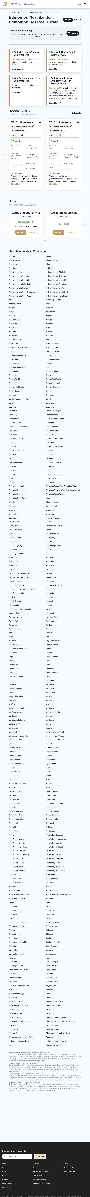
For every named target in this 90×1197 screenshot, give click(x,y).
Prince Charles (14, 807)
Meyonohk (50, 728)
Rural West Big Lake (17, 898)
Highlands (50, 593)
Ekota (48, 498)
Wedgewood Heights (17, 994)
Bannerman (50, 312)
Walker (11, 990)
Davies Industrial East (54, 446)
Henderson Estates (16, 585)
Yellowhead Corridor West (56, 1041)
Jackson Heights (15, 617)
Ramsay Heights (52, 819)
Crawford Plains (52, 431)
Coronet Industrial (52, 427)
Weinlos (49, 994)
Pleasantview (14, 799)
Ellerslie (12, 502)
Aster (48, 304)
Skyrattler (49, 918)
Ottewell (49, 772)
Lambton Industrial (53, 657)
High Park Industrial (16, 593)
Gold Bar (49, 550)
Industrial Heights (15, 613)
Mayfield (12, 704)
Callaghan (13, 383)
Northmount (50, 760)
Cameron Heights (52, 387)
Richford (49, 827)
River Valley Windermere (55, 871)
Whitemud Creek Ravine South (21, 1021)
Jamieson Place (52, 617)
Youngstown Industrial (54, 1045)
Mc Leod (49, 716)
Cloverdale (50, 423)
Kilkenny (49, 637)
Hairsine (49, 573)
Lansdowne (13, 661)
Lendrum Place (52, 672)
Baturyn (49, 316)
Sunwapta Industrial (16, 954)
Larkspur (49, 661)
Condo (32, 232)
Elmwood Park (51, 506)
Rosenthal (50, 883)
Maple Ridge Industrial (17, 696)
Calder (48, 375)
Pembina (12, 795)
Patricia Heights (52, 791)
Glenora (49, 542)
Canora (48, 391)
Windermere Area (52, 1029)
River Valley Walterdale (55, 867)
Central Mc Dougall (53, 411)
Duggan (49, 470)
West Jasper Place (16, 1001)
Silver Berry (13, 918)
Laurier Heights (15, 668)
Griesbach (50, 565)
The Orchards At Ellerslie (18, 970)
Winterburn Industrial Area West (21, 1037)
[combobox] (40, 4)
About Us (5, 1179)
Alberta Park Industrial (54, 260)
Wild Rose (13, 1025)
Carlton (11, 403)
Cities (18, 12)
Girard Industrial (15, 538)
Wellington (50, 997)
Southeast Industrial (16, 926)
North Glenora (14, 760)
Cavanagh (13, 411)
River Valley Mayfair (53, 855)
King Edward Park (53, 641)
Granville (49, 557)
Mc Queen (50, 720)
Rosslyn (49, 886)
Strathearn (13, 946)
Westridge (50, 1009)
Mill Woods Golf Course (55, 736)
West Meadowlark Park (55, 1001)
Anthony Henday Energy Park (20, 280)
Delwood (49, 458)
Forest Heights (14, 522)
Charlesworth (14, 419)
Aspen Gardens (15, 304)
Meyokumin (13, 728)
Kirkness (49, 649)
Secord (48, 906)
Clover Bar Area (15, 423)
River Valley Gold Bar (54, 843)
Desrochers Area (15, 462)
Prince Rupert (51, 807)
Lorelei (48, 676)
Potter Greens (14, 803)
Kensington (50, 629)
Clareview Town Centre (55, 419)
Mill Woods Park (15, 740)
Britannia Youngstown (17, 367)
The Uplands (51, 970)
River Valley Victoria (17, 867)
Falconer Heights (52, 518)
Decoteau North (52, 454)
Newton (49, 756)
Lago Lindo (13, 657)
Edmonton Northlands (17, 490)
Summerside (51, 950)
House (20, 232)
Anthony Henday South (55, 288)
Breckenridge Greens (17, 363)
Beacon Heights (15, 320)
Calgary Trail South (53, 379)
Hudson (49, 605)
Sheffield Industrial (16, 910)
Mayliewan (50, 704)
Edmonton (34, 12)
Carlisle (49, 399)
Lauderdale (13, 665)
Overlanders (13, 775)
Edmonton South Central (18, 494)
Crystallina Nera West (54, 439)
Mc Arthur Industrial (16, 708)
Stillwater (49, 934)
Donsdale (12, 466)
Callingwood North (53, 383)
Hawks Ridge (51, 577)
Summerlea (13, 950)
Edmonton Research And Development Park (63, 490)
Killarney (12, 641)
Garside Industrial (52, 534)
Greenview (13, 565)
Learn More (16, 69)
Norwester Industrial (16, 764)
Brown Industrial (15, 371)
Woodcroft (50, 1037)
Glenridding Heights (16, 546)
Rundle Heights (52, 890)
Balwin (11, 312)
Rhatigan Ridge (52, 823)
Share (78, 20)
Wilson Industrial (52, 1025)
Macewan (12, 684)
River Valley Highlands (55, 847)
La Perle (49, 653)
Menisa (48, 724)
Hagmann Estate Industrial (19, 573)
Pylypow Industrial (16, 811)
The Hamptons (51, 966)
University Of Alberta (54, 982)
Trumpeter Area (15, 978)
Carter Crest (50, 403)
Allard (48, 264)
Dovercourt (50, 466)
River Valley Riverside (54, 859)
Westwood (50, 1013)
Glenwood (13, 550)
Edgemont (50, 482)
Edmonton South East (54, 494)
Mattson (49, 700)
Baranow (12, 316)
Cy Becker (50, 443)
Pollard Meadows (52, 799)
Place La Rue (51, 795)
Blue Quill (12, 351)
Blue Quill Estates (53, 351)
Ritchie (11, 835)
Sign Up (74, 33)
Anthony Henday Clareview (56, 276)
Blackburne (13, 343)
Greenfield (50, 561)
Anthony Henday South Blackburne (22, 292)
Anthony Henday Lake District (20, 284)
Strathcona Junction (53, 942)
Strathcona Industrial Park (19, 942)
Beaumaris (13, 324)
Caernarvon (13, 375)
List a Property (7, 1187)
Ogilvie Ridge (51, 764)
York (10, 1045)
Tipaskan (49, 974)
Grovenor (12, 569)
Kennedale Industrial (17, 629)
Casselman (50, 407)
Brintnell (49, 363)
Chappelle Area (52, 415)
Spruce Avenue (52, 926)
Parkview (49, 787)
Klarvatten (13, 653)
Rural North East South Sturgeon (58, 894)
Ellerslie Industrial (53, 502)
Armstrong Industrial (53, 300)
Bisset (48, 339)
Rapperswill (13, 823)
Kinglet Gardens (15, 645)
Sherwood (13, 914)
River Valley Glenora (17, 843)
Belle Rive (13, 328)
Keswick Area (51, 633)
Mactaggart (50, 684)
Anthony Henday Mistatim (56, 284)
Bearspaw (50, 320)
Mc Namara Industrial (17, 720)
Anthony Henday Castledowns (20, 276)
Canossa (12, 395)
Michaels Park (14, 732)
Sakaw (11, 902)
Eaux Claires (51, 478)
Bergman (49, 335)
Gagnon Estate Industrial (55, 526)
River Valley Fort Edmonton (56, 839)
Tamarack (12, 958)
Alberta (25, 12)
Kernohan (12, 633)
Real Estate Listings (41, 1171)
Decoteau (12, 454)
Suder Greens (51, 946)
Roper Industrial (52, 879)
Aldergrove (13, 264)
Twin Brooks (13, 982)
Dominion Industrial (53, 462)
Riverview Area (15, 879)
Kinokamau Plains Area (18, 649)
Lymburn (12, 680)
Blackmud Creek (52, 343)
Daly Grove (13, 446)
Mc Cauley (50, 708)
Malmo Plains (51, 688)
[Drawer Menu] (85, 4)
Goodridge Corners (16, 554)
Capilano (49, 395)
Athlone (12, 308)
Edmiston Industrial (16, 486)
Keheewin (13, 625)
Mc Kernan (13, 716)
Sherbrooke (50, 910)
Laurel (48, 665)
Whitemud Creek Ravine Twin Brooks (60, 1021)
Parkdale (12, 787)
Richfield (12, 827)
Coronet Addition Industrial (19, 427)
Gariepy (49, 530)
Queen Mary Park (15, 815)
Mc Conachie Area (16, 712)
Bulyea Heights (52, 371)
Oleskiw (12, 768)
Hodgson (49, 597)
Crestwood (13, 435)
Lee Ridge (50, 668)
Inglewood (50, 613)
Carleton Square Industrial (19, 399)
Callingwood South (16, 387)
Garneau (12, 534)
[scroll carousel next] (85, 154)
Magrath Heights (15, 688)
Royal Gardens (15, 890)
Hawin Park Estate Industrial (20, 577)
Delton (11, 458)
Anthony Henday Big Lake (56, 272)
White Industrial (15, 1017)
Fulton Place (14, 526)
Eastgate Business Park (55, 474)
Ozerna (11, 779)
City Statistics (38, 1175)
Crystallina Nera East (17, 439)
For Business (7, 1183)
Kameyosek (50, 621)
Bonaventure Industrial (17, 355)
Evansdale (50, 514)
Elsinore (12, 510)
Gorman (49, 554)
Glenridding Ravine (53, 546)
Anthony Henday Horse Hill (56, 280)
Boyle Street (13, 359)
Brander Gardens (52, 359)
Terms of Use (69, 1167)
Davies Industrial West (17, 450)
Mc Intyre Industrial (53, 712)
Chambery (13, 415)
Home (11, 12)
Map (69, 20)
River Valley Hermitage (18, 847)
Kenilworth (50, 625)
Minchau (49, 744)
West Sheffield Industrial (18, 1005)
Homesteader (14, 605)
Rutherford (50, 898)
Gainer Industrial (15, 530)
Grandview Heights (16, 557)
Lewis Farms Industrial (17, 676)
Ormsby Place (14, 772)
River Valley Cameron (54, 835)
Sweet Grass (51, 954)
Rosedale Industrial (16, 883)
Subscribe (40, 1156)
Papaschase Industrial (17, 783)
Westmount (13, 1009)
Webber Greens (52, 990)
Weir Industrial (14, 997)
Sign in (78, 4)
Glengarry (12, 542)
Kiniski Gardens (52, 645)
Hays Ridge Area (15, 581)
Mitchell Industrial (52, 748)
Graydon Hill (14, 561)
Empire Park (50, 510)
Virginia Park (51, 986)
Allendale (12, 268)
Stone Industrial (15, 938)
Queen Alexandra (52, 811)
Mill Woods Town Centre (55, 740)
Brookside (50, 367)
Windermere (13, 1029)
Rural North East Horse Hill (19, 894)
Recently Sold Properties (42, 1183)
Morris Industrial (15, 756)
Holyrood (49, 601)
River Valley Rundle (16, 863)
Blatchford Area (52, 347)
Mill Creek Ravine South (18, 736)
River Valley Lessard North (19, 855)
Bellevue (49, 328)
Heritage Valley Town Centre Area (22, 589)
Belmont (49, 332)
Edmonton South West (17, 498)
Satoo (48, 902)
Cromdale (49, 435)
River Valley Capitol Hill (18, 839)
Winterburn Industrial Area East (58, 1033)
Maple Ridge (51, 692)
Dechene (49, 450)
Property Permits (39, 1179)
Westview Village (15, 1013)
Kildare (11, 637)
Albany (48, 256)
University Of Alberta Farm (19, 986)
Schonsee (13, 906)
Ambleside (50, 268)
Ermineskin (13, 514)
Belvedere (13, 335)
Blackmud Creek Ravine (18, 347)
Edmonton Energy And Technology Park (61, 486)
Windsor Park (14, 1033)
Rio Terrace (50, 831)
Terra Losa (13, 962)
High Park (49, 589)
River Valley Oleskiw (17, 859)
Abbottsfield (13, 256)
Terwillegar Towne (16, 966)
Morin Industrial (52, 752)
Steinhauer (50, 930)
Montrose (12, 752)
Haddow (49, 569)
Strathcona (50, 938)
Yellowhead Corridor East (19, 1041)
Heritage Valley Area (54, 585)
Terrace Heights (52, 962)
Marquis (49, 696)
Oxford (48, 775)
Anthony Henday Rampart (19, 288)
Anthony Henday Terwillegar (57, 296)
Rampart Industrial (16, 819)
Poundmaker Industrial (54, 803)
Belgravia (49, 324)
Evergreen (13, 518)
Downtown (13, 470)
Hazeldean (50, 581)
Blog (4, 1171)
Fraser (48, 522)
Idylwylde (49, 609)
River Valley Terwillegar (55, 863)
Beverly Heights (15, 339)
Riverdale (12, 875)
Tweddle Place (51, 978)
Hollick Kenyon (15, 601)
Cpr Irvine (12, 431)
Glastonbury (50, 538)
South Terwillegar (52, 922)
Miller (11, 744)
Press (4, 1175)
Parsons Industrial (16, 791)
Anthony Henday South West (20, 296)
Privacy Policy (69, 1171)
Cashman (12, 407)
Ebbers (11, 482)
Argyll (11, 300)
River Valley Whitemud (18, 871)
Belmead (12, 332)
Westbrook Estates (53, 1005)
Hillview (12, 597)
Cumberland (13, 443)
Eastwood (13, 478)
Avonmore (50, 308)
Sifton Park (50, 914)
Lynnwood (50, 680)
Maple (11, 692)
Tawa (48, 958)
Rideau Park (14, 831)
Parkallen (49, 783)
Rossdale (12, 886)
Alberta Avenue (15, 260)
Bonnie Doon (51, 355)
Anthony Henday (15, 272)
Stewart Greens (15, 934)
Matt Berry (13, 700)
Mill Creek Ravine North (55, 732)
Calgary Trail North (16, 379)
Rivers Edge (50, 875)
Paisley (48, 779)
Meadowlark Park (15, 724)
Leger (11, 672)
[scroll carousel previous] (5, 154)
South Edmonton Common (19, 922)
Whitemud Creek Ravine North (57, 1017)
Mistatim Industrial (16, 748)
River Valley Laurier (53, 851)
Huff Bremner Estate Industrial (20, 609)
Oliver (48, 768)
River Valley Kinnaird (17, 851)
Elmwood (12, 506)
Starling (12, 930)
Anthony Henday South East (57, 292)
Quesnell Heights (52, 815)
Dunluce (12, 474)
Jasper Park (13, 621)
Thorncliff (12, 974)
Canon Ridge (14, 391)
